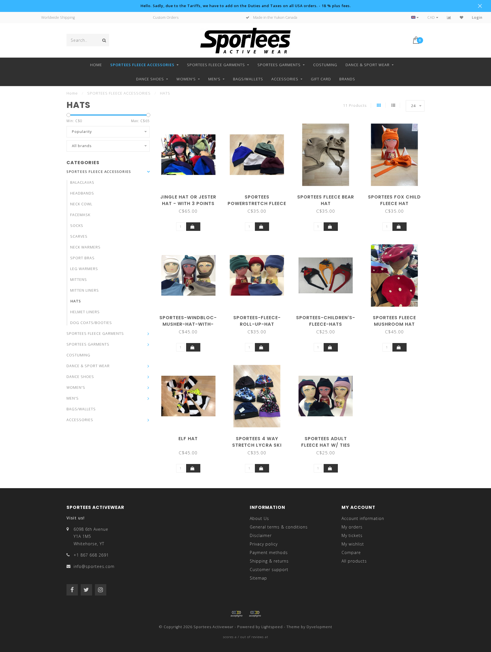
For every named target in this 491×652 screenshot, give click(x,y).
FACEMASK (80, 214)
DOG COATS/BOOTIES (91, 322)
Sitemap (258, 578)
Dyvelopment (319, 626)
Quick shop (191, 195)
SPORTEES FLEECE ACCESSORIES (142, 64)
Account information (363, 518)
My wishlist (353, 544)
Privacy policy (264, 544)
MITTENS (78, 279)
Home (96, 64)
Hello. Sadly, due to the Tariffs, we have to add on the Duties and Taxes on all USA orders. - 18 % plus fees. (245, 5)
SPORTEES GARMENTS (279, 64)
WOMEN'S (186, 79)
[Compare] (449, 17)
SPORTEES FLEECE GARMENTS (216, 64)
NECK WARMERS (85, 247)
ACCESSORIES (284, 79)
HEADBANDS (82, 193)
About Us (259, 518)
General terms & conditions (279, 527)
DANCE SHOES (150, 79)
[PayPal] (255, 614)
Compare (351, 552)
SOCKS (76, 225)
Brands (347, 79)
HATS (75, 301)
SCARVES (79, 236)
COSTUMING (325, 64)
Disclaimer (261, 535)
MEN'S (214, 79)
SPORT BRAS (82, 258)
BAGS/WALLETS (248, 79)
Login (477, 17)
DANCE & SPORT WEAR (368, 64)
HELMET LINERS (85, 312)
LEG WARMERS (84, 268)
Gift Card (321, 79)
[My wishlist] (461, 17)
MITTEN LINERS (84, 290)
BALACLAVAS (82, 182)
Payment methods (269, 552)
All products (354, 561)
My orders (352, 527)
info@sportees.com (94, 566)
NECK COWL (81, 204)
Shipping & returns (269, 561)
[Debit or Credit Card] (236, 614)
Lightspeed (272, 626)
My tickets (352, 535)
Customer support (269, 569)
